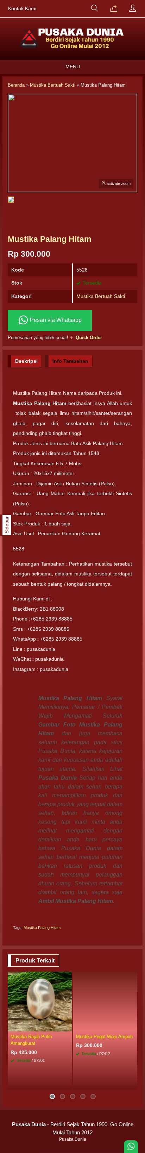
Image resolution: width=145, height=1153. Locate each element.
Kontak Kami (22, 8)
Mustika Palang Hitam (42, 927)
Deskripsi (26, 361)
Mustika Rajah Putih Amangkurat (31, 1040)
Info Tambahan (70, 361)
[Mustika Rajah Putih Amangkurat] (40, 1001)
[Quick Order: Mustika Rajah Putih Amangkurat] (67, 1025)
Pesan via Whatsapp (55, 320)
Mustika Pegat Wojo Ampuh (104, 1036)
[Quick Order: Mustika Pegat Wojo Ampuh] (133, 1025)
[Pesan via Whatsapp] (113, 9)
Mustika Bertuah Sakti (100, 296)
